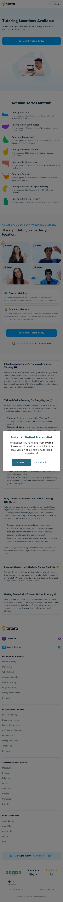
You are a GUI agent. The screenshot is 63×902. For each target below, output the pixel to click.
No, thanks (42, 462)
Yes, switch (21, 462)
